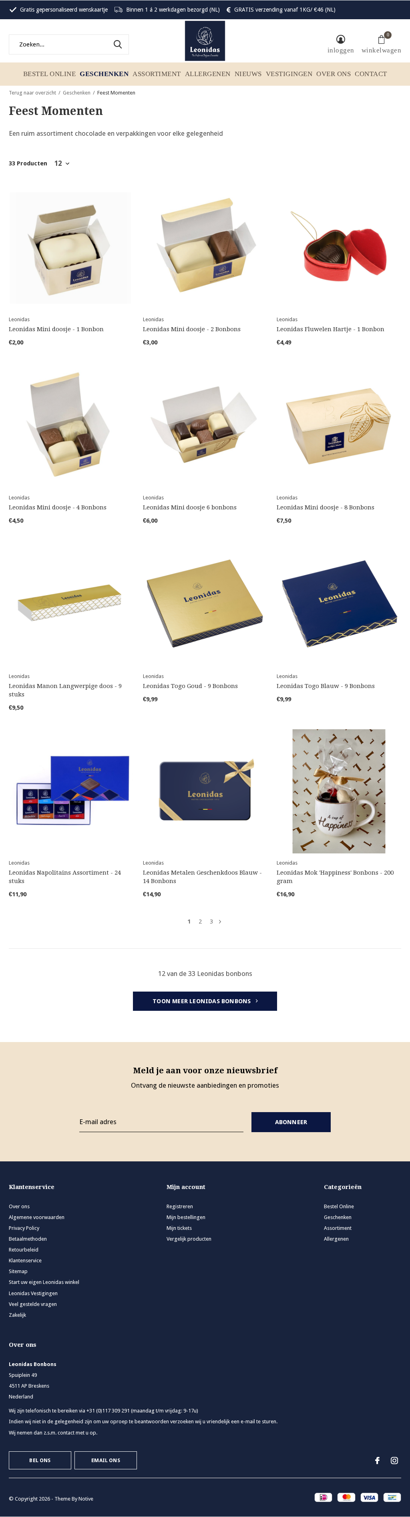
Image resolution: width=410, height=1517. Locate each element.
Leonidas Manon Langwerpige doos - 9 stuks (65, 690)
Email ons (105, 1460)
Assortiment (157, 74)
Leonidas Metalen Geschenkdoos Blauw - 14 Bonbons (202, 877)
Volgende (220, 922)
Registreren (180, 1206)
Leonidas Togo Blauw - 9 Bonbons (326, 686)
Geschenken (104, 74)
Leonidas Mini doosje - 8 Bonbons (325, 507)
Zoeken (118, 44)
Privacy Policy (24, 1228)
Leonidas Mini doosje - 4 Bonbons (58, 507)
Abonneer (291, 1122)
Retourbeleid (23, 1250)
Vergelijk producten (189, 1239)
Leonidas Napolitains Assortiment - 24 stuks (65, 877)
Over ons (333, 74)
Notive (85, 1499)
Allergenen (208, 74)
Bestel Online (49, 74)
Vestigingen (289, 74)
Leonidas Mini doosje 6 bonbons (190, 507)
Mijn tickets (179, 1228)
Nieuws (248, 74)
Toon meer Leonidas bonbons (202, 1001)
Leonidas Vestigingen (33, 1293)
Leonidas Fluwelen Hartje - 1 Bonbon (330, 329)
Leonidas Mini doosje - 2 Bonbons (192, 329)
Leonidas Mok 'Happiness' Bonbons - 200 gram (335, 877)
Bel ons (39, 1460)
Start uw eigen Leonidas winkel (44, 1282)
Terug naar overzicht (32, 93)
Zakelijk (17, 1315)
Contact (371, 74)
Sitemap (18, 1271)
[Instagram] (394, 1460)
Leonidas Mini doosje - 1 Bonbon (56, 329)
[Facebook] (377, 1460)
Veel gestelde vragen (33, 1304)
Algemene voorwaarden (36, 1217)
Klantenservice (25, 1260)
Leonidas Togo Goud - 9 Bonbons (190, 686)
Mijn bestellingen (186, 1217)
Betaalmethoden (28, 1239)
